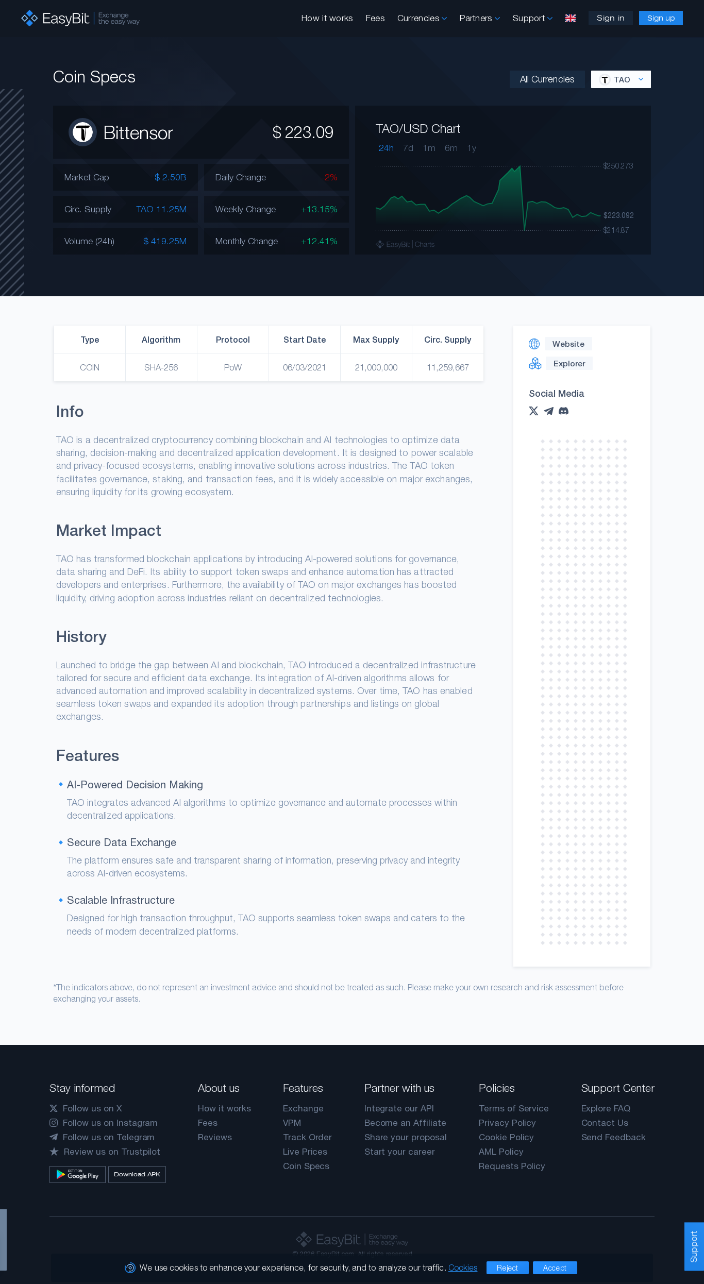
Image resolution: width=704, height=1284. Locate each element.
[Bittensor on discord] (566, 411)
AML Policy (501, 1151)
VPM (292, 1123)
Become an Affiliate (405, 1123)
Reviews (215, 1137)
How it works (327, 18)
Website (568, 343)
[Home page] (80, 18)
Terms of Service (514, 1108)
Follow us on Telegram (109, 1137)
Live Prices (305, 1151)
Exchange (303, 1108)
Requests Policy (512, 1166)
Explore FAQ (605, 1108)
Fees (375, 18)
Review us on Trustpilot (112, 1151)
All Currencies (547, 79)
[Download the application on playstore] (77, 1174)
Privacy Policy (507, 1123)
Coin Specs (306, 1166)
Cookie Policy (506, 1137)
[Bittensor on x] (536, 411)
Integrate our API (399, 1108)
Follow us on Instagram (110, 1123)
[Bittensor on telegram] (551, 411)
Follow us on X (92, 1108)
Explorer (569, 363)
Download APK (137, 1174)
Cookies (463, 1267)
